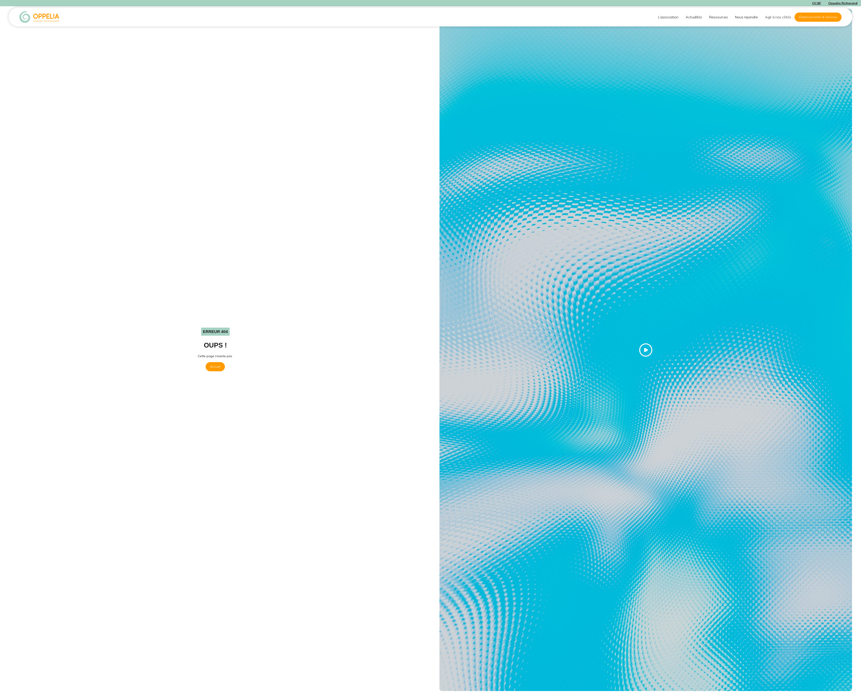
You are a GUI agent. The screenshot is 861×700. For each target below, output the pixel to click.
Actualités (694, 17)
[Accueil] (39, 17)
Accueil (215, 367)
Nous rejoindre (746, 17)
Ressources (718, 17)
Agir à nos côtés (778, 17)
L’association (668, 17)
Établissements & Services (818, 17)
